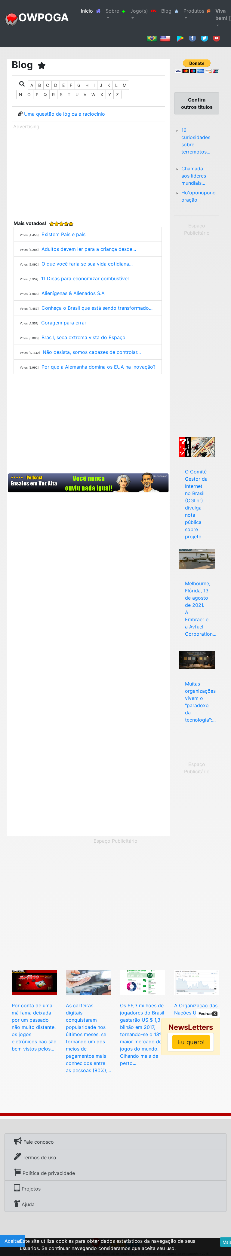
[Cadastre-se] (88, 483)
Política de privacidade (48, 1173)
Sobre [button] (112, 11)
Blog (166, 11)
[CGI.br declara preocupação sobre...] (197, 446)
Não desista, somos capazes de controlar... (92, 352)
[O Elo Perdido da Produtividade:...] (197, 659)
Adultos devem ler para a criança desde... (89, 249)
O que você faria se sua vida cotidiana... (87, 264)
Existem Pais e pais (63, 234)
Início (92, 11)
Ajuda (27, 1204)
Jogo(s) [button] (139, 11)
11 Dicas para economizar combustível (85, 278)
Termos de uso (38, 1157)
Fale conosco (38, 1142)
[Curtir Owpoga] (192, 38)
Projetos (30, 1189)
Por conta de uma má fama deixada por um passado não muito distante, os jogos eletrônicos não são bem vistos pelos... (34, 1027)
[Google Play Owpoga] (180, 38)
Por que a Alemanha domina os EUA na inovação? (99, 367)
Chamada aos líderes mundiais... (193, 176)
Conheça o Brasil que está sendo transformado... (97, 308)
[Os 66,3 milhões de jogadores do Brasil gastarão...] (142, 982)
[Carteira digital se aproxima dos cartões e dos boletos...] (88, 982)
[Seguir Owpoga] (204, 38)
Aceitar (13, 1241)
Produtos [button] (193, 11)
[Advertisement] (88, 174)
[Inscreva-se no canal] (216, 38)
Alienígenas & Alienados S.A (73, 293)
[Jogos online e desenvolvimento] (34, 982)
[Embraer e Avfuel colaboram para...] (197, 558)
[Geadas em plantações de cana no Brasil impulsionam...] (196, 982)
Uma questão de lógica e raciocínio (64, 114)
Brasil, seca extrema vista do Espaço (83, 337)
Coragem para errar (63, 323)
